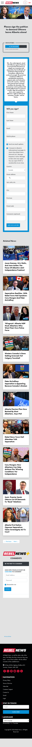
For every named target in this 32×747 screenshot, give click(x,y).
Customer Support (8, 689)
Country (9, 166)
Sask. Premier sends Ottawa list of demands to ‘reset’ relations (15, 499)
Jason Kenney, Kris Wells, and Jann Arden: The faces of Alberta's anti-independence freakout (16, 266)
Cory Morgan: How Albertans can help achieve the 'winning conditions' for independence (14, 469)
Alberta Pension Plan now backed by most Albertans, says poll (16, 411)
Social (4, 695)
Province (9, 198)
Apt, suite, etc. (11, 182)
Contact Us (6, 692)
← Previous (7, 541)
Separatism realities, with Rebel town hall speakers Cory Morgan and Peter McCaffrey (16, 296)
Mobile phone (10, 136)
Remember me (11, 584)
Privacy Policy (6, 680)
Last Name (9, 120)
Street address (10, 174)
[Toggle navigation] (2, 3)
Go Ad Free (8, 636)
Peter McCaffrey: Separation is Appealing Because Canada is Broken (16, 383)
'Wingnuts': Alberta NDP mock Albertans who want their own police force (15, 326)
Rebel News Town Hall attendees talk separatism (14, 439)
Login (4, 698)
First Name (10, 112)
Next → (16, 541)
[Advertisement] (16, 618)
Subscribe (5, 686)
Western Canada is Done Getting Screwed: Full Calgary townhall (15, 355)
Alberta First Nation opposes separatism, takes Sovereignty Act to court (15, 528)
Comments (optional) (13, 214)
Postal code (10, 206)
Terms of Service (7, 683)
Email (8, 128)
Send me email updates (16, 144)
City (7, 190)
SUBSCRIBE (8, 572)
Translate (15, 723)
